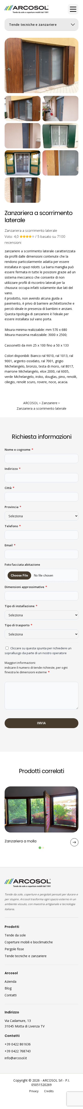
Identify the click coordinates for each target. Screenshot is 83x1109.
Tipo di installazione (21, 606)
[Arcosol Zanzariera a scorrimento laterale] (23, 108)
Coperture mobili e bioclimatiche (29, 942)
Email (10, 545)
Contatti (11, 995)
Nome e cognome (19, 449)
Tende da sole (15, 935)
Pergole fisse (14, 949)
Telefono (13, 526)
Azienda (10, 981)
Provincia (13, 507)
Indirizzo (13, 469)
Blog (8, 988)
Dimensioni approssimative (26, 587)
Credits (49, 1091)
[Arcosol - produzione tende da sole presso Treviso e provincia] (26, 9)
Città (9, 488)
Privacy (34, 1091)
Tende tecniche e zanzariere (26, 956)
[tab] (40, 848)
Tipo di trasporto (18, 625)
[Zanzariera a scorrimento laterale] (41, 65)
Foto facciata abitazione (22, 564)
